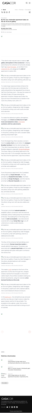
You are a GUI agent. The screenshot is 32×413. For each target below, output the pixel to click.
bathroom (8, 297)
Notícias (21, 9)
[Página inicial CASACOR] (9, 3)
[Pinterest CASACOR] (12, 407)
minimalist (21, 122)
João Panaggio (11, 67)
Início (16, 9)
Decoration (28, 9)
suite (9, 269)
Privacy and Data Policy (16, 411)
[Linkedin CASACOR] (14, 407)
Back (4, 9)
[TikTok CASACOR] (17, 407)
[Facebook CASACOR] (9, 407)
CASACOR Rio (5, 69)
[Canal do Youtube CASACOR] (7, 407)
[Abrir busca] (26, 3)
